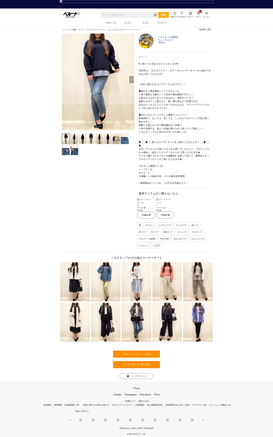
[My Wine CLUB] (155, 419)
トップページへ (138, 376)
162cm (161, 42)
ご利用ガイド (130, 401)
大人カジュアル (197, 239)
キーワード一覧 (199, 405)
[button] (202, 420)
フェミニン (143, 246)
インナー (128, 22)
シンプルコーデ (164, 225)
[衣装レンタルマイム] (80, 419)
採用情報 (58, 405)
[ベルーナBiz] (93, 419)
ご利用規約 (139, 405)
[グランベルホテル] (130, 419)
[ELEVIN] (118, 419)
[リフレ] (192, 419)
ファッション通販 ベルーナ (73, 30)
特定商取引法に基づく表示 (178, 405)
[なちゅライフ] (180, 419)
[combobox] (129, 15)
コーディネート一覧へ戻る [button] (136, 364)
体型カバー (168, 232)
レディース (111, 22)
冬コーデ (155, 232)
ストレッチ (182, 232)
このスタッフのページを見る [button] (136, 354)
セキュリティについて (122, 405)
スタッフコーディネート (95, 30)
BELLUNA (164, 239)
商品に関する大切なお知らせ (96, 405)
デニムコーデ (181, 225)
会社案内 (47, 405)
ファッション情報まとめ (220, 405)
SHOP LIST (205, 29)
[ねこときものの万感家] (105, 419)
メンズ (145, 22)
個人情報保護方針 (155, 405)
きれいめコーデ (180, 239)
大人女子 (156, 246)
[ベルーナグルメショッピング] (142, 419)
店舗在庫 (146, 215)
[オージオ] (167, 419)
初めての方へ (144, 401)
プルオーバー (197, 232)
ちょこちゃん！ (166, 40)
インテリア (162, 22)
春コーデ (195, 225)
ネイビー (149, 225)
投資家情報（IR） (73, 405)
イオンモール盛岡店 (168, 37)
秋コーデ (142, 232)
